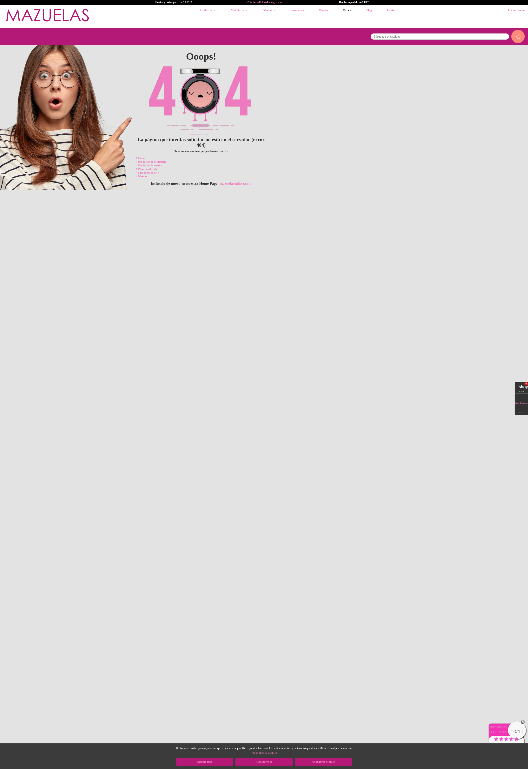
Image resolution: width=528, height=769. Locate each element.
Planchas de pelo (148, 168)
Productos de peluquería (152, 161)
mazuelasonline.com (236, 183)
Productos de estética (150, 165)
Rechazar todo (264, 761)
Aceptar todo (204, 761)
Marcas (142, 176)
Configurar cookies (323, 761)
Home (141, 158)
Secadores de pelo (148, 172)
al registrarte (264, 2)
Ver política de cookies (264, 752)
